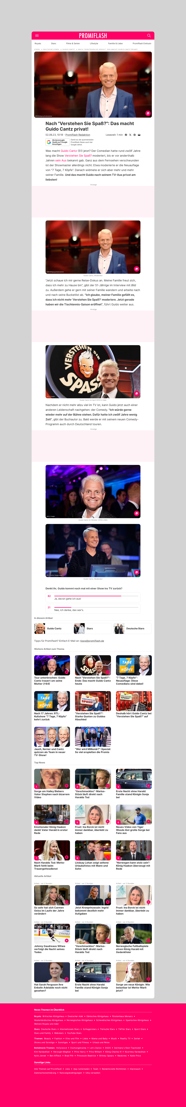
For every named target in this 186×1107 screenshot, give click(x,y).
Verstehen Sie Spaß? (78, 155)
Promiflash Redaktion (77, 134)
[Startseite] (93, 36)
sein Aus (61, 160)
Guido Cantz (69, 150)
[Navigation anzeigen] (36, 35)
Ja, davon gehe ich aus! (67, 598)
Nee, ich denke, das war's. (69, 610)
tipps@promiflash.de (92, 640)
